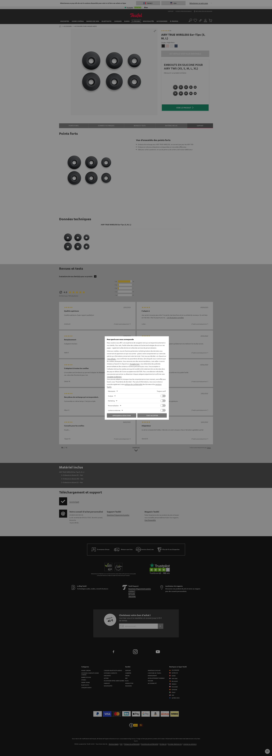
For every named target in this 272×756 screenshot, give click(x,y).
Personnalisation (113, 405)
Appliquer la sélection (122, 415)
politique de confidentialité (133, 384)
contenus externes (114, 410)
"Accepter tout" (134, 364)
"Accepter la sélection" (114, 377)
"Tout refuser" (111, 359)
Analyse (110, 396)
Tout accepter (152, 415)
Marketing (111, 401)
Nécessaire (111, 391)
